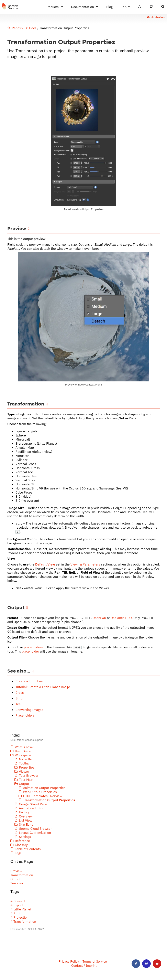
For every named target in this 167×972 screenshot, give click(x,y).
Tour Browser (28, 775)
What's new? (24, 747)
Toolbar (24, 763)
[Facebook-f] (136, 963)
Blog (109, 7)
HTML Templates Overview (42, 796)
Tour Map (26, 780)
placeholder (30, 651)
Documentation (82, 7)
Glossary (21, 845)
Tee (18, 704)
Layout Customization (35, 833)
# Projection (19, 917)
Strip (18, 698)
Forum (125, 7)
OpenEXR (99, 618)
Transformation (21, 875)
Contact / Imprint (84, 965)
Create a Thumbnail (29, 681)
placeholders (33, 647)
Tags (18, 853)
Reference (22, 841)
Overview (26, 816)
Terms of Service (94, 961)
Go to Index (156, 17)
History (24, 812)
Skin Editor (27, 824)
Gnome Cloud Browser (35, 828)
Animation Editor (31, 808)
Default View (45, 564)
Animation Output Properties (44, 788)
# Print (15, 913)
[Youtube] (157, 963)
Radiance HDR (121, 618)
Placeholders (25, 715)
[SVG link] (10, 6)
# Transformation (23, 921)
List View (25, 820)
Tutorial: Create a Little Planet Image (42, 687)
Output (24, 784)
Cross (19, 692)
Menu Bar (26, 759)
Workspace (23, 755)
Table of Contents (28, 849)
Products (52, 7)
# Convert (17, 901)
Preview (16, 871)
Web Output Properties (40, 792)
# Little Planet (20, 909)
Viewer (24, 771)
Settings (25, 837)
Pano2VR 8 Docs (24, 28)
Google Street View (33, 804)
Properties (26, 767)
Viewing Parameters (85, 564)
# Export (16, 905)
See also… (17, 883)
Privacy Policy (69, 961)
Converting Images (29, 710)
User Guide (23, 751)
